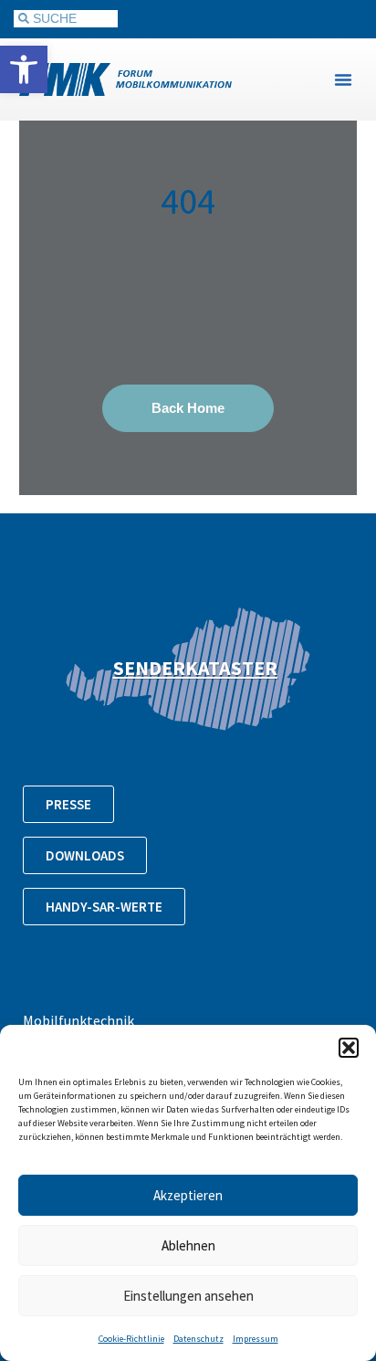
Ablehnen (188, 1245)
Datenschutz (198, 1339)
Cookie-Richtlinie (131, 1339)
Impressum (255, 1339)
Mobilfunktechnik (78, 1020)
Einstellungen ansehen (188, 1295)
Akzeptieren (188, 1195)
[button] (23, 69)
